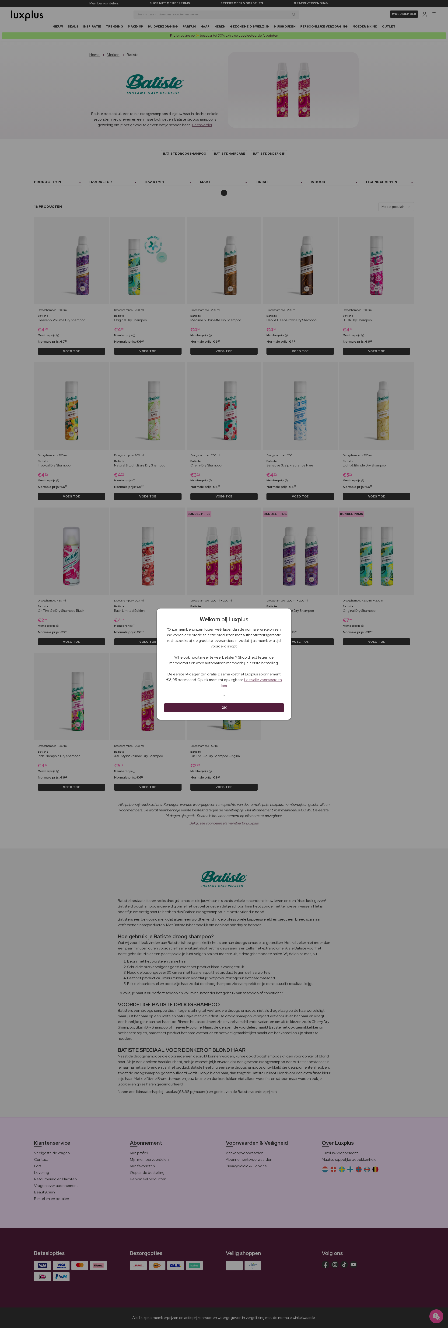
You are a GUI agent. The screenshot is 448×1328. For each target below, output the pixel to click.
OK (224, 708)
